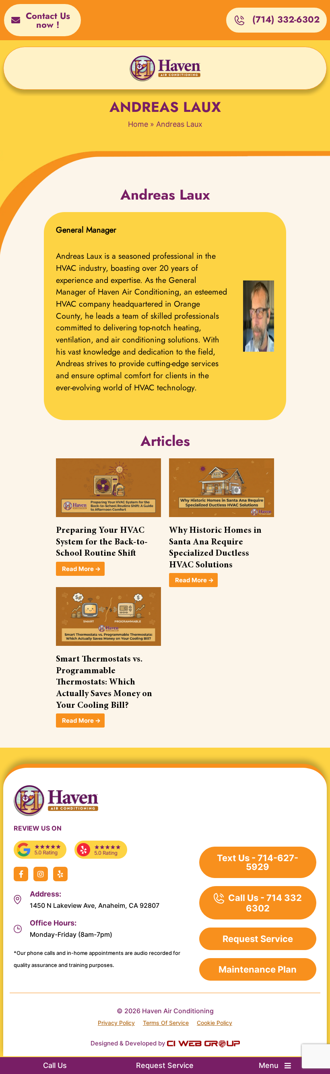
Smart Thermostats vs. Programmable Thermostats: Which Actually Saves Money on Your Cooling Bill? (104, 682)
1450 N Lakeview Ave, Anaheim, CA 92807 (94, 905)
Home (138, 124)
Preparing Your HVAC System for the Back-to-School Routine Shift (102, 542)
